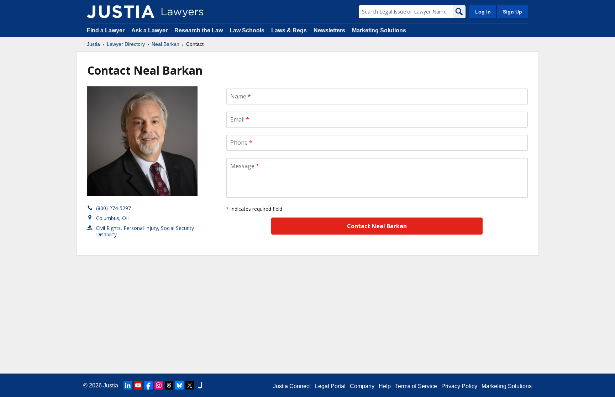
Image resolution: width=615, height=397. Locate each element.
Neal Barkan (165, 44)
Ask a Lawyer (150, 30)
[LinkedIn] (127, 385)
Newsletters (329, 30)
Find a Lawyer (106, 30)
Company (362, 386)
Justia (93, 44)
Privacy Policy (459, 386)
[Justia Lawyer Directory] (120, 11)
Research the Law (198, 30)
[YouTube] (138, 385)
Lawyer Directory (126, 44)
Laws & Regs (289, 30)
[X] (189, 385)
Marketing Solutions (379, 30)
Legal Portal (330, 386)
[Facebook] (148, 385)
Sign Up (512, 12)
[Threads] (169, 385)
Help (385, 386)
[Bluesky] (179, 385)
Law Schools (247, 30)
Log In (483, 12)
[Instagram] (158, 385)
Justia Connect (292, 386)
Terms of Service (416, 386)
